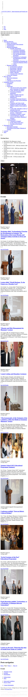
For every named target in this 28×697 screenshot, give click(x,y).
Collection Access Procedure (14, 80)
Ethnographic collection (16, 69)
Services (9, 79)
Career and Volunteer (12, 75)
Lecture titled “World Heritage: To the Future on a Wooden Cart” (13, 283)
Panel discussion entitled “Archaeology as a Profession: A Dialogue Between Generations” (14, 603)
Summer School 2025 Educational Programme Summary (11, 466)
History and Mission (12, 43)
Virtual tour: (10, 86)
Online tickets (7, 677)
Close (2, 160)
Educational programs (12, 126)
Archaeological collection (16, 66)
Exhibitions (9, 83)
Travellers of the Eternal (16, 124)
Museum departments (12, 47)
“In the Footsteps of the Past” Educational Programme (10, 558)
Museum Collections (12, 65)
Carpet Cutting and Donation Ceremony (14, 374)
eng (5, 27)
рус (5, 26)
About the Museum (8, 41)
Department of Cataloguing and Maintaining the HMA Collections (19, 58)
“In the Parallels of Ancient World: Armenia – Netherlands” (18, 112)
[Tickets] (6, 37)
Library (15, 64)
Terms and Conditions (9, 681)
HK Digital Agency (8, 689)
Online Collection (14, 72)
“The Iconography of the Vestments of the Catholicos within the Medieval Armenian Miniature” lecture (14, 419)
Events (8, 85)
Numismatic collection (15, 71)
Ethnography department (19, 52)
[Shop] (4, 37)
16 (15, 665)
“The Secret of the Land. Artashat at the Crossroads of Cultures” (18, 88)
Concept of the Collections (16, 73)
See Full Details (4, 249)
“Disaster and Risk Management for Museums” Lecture (12, 329)
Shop (5, 132)
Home (5, 40)
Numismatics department (19, 51)
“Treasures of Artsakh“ (15, 121)
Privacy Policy (7, 682)
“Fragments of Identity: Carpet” (17, 114)
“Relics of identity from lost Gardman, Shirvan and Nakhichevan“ (16, 96)
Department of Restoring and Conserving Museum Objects (20, 61)
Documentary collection (16, 68)
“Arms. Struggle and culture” (17, 90)
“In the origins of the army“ (16, 122)
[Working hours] (2, 37)
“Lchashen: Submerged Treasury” (18, 98)
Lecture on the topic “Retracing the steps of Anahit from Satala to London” (13, 648)
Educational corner (8, 125)
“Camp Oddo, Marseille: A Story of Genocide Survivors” (18, 109)
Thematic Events (8, 671)
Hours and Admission (12, 78)
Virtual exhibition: (11, 119)
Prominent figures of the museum (15, 44)
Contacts (6, 131)
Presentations (7, 674)
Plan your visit (7, 76)
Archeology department (19, 50)
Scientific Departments (15, 48)
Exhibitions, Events (8, 82)
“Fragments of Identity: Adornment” (15, 92)
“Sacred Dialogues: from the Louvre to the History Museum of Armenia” (18, 117)
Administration (10, 45)
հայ (5, 29)
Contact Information (9, 685)
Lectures (6, 673)
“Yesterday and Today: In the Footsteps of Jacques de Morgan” (18, 103)
